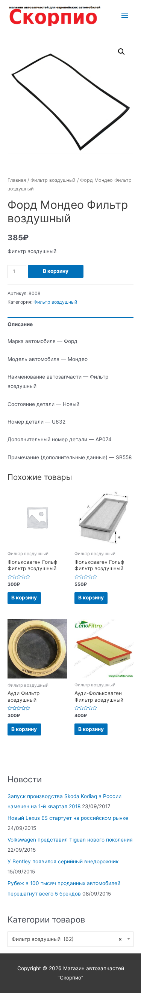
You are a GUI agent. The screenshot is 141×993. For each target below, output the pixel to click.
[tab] (70, 324)
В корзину (55, 271)
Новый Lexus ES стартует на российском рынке (68, 818)
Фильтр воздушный (53, 180)
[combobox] (70, 939)
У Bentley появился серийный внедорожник (63, 861)
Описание (20, 324)
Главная (17, 180)
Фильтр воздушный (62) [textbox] (67, 939)
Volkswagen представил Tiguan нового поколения (70, 840)
